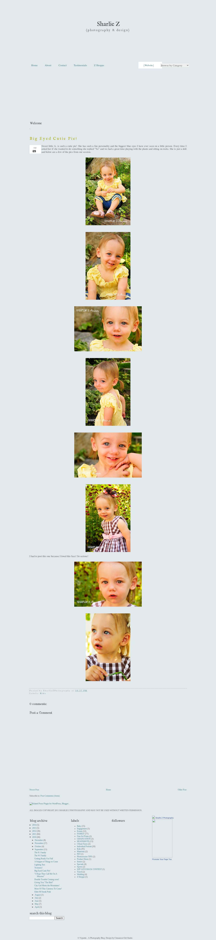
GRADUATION (84, 839)
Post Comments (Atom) (50, 796)
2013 (34, 828)
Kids (43, 693)
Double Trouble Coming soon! (46, 879)
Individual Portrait (84, 846)
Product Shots (82, 859)
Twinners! (38, 868)
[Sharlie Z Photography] (162, 857)
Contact (63, 65)
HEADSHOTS (83, 841)
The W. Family (40, 855)
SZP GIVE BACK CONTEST (89, 869)
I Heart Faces (82, 844)
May (37, 904)
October (38, 846)
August (38, 895)
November (39, 843)
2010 (34, 837)
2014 (34, 825)
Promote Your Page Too (162, 859)
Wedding (80, 874)
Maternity (81, 851)
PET (78, 854)
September (39, 849)
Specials (80, 864)
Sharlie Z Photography (164, 818)
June (37, 901)
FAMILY (81, 834)
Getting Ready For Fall (43, 858)
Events (79, 831)
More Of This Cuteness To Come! (48, 889)
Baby (79, 826)
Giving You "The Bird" (43, 882)
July (37, 898)
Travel (79, 872)
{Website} (148, 65)
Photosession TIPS (84, 856)
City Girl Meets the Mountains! (47, 885)
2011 (34, 834)
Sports (79, 867)
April (37, 907)
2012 (34, 831)
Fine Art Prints (83, 836)
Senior (79, 861)
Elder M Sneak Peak (42, 892)
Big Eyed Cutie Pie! (53, 138)
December (39, 840)
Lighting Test (39, 865)
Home (34, 65)
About (48, 65)
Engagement (82, 828)
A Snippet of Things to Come (46, 861)
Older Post (182, 790)
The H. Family (40, 852)
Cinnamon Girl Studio (123, 937)
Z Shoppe (99, 65)
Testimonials (80, 65)
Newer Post (34, 790)
